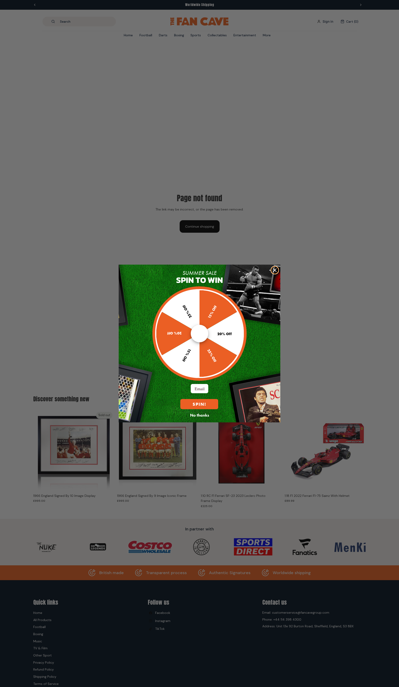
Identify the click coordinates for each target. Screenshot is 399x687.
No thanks (199, 415)
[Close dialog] (274, 270)
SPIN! (199, 404)
